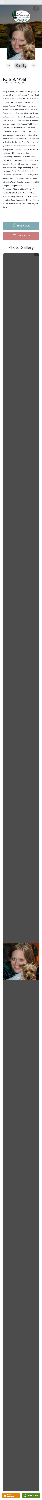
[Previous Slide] (5, 961)
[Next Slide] (36, 961)
